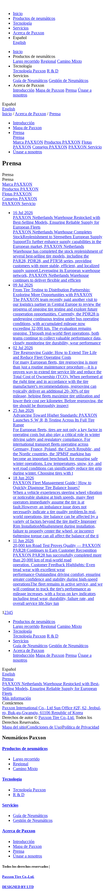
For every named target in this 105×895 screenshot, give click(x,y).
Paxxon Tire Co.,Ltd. (56, 717)
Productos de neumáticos (34, 18)
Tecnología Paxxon (29, 71)
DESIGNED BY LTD (18, 887)
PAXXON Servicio (85, 147)
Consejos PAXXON (49, 147)
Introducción (23, 90)
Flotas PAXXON (17, 194)
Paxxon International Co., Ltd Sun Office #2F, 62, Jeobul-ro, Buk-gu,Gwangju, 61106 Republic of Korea (51, 710)
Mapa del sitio (14, 727)
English (19, 42)
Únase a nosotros (27, 152)
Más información (16, 698)
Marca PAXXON (28, 142)
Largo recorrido (26, 61)
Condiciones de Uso (44, 727)
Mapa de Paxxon (50, 90)
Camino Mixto (69, 61)
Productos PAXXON (62, 142)
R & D (52, 71)
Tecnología (22, 23)
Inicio (18, 13)
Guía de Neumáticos (30, 80)
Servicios (21, 28)
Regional (48, 61)
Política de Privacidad (80, 727)
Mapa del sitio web (65, 866)
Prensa (71, 90)
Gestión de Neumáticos (68, 80)
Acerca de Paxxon (28, 33)
